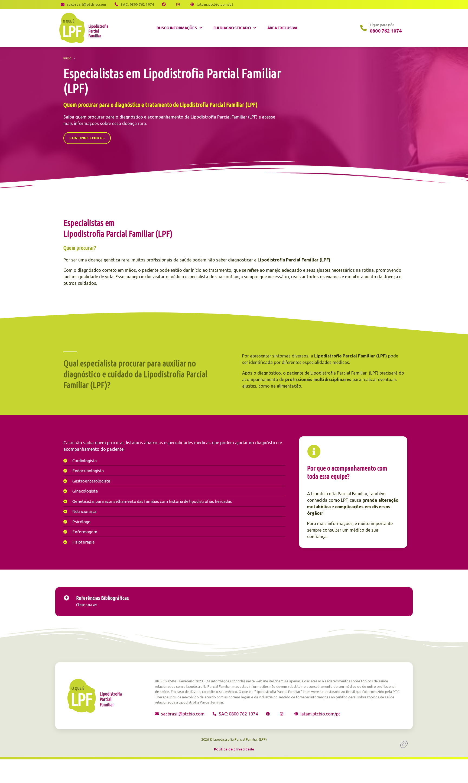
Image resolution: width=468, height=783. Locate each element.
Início (67, 58)
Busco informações (177, 28)
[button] (234, 601)
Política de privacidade (234, 749)
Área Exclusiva (282, 28)
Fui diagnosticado (232, 28)
